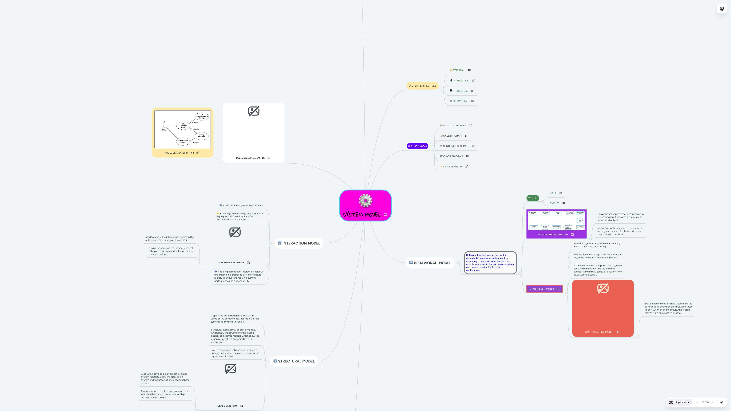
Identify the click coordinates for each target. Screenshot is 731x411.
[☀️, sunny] (451, 70)
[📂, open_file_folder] (441, 156)
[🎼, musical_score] (441, 145)
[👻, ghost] (451, 101)
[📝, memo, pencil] (441, 135)
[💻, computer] (451, 90)
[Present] (722, 8)
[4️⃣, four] (411, 263)
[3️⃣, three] (275, 361)
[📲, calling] (451, 80)
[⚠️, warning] (217, 213)
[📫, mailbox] (215, 271)
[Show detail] (722, 402)
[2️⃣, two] (280, 243)
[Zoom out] (697, 402)
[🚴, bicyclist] (441, 125)
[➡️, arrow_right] (220, 205)
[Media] (385, 214)
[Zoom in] (713, 402)
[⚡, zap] (441, 166)
